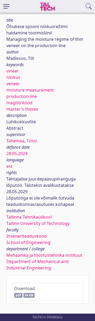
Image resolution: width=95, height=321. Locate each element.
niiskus (13, 77)
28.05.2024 (16, 153)
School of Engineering (28, 242)
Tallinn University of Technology (38, 223)
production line (21, 96)
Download (24, 291)
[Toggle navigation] (6, 6)
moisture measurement (30, 90)
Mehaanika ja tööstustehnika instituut (44, 255)
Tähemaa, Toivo (21, 141)
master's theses (22, 109)
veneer (13, 84)
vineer (12, 71)
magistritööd (19, 103)
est (9, 166)
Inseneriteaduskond (26, 236)
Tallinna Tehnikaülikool (29, 217)
